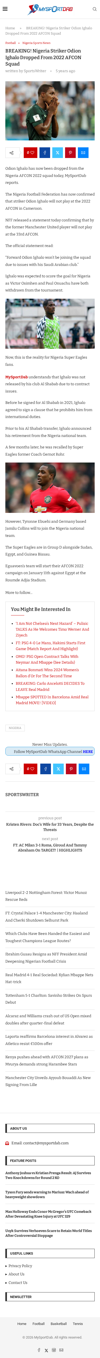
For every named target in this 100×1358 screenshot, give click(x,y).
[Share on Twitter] (57, 152)
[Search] (94, 9)
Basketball (59, 1324)
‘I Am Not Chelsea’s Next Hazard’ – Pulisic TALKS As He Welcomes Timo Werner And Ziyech (52, 629)
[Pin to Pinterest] (70, 152)
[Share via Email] (83, 152)
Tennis (78, 1324)
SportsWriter (22, 794)
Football (39, 1324)
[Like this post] (32, 152)
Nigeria (15, 728)
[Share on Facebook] (44, 152)
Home (10, 28)
